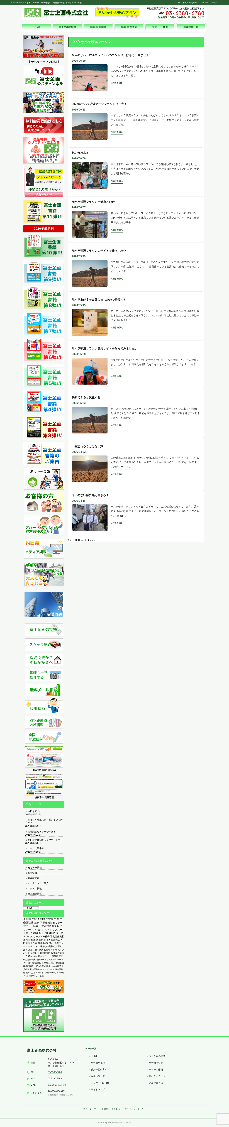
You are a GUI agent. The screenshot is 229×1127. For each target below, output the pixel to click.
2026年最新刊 (44, 228)
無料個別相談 (98, 1062)
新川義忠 (34, 922)
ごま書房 (33, 973)
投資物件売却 (40, 966)
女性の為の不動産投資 (54, 963)
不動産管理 (57, 956)
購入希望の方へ (99, 1069)
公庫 (42, 976)
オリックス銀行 (44, 973)
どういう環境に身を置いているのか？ (45, 821)
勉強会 (33, 953)
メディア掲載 (35, 888)
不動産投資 (30, 918)
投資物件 (43, 933)
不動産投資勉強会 (49, 926)
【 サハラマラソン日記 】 (43, 61)
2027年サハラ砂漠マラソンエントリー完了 (99, 103)
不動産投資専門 (46, 918)
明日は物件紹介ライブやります (44, 840)
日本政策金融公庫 (36, 963)
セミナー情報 (35, 867)
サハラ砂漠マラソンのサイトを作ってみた (99, 250)
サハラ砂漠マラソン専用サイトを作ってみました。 (105, 348)
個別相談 (43, 939)
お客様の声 (33, 878)
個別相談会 (32, 939)
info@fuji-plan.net (57, 1085)
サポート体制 (156, 1069)
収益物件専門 (44, 953)
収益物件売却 (29, 959)
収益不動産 (28, 966)
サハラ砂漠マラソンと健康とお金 (93, 201)
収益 (48, 966)
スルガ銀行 (56, 966)
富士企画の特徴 (157, 1056)
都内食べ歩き (80, 152)
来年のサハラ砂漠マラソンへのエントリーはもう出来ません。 (112, 55)
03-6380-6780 (55, 1072)
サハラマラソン (157, 1076)
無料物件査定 (156, 1062)
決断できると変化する (86, 397)
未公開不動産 (36, 950)
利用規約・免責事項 (189, 3)
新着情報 (32, 873)
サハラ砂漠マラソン (31, 976)
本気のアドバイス (44, 929)
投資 (28, 973)
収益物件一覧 (98, 1076)
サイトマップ (210, 3)
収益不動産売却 (37, 969)
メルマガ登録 (156, 1083)
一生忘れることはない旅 (87, 446)
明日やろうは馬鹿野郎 (47, 959)
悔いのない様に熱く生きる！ (90, 495)
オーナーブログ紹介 (38, 883)
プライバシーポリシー (135, 1109)
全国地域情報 (35, 893)
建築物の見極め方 (48, 946)
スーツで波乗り (36, 848)
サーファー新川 (57, 973)
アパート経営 (30, 926)
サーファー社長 (41, 936)
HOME (94, 1056)
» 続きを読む (117, 83)
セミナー (47, 956)
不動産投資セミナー (51, 922)
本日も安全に (35, 811)
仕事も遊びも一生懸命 (49, 943)
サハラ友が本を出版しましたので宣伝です (99, 299)
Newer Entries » (86, 540)
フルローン (49, 969)
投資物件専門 (50, 950)
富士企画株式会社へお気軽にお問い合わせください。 (175, 13)
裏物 (40, 956)
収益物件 (32, 956)
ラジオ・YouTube (100, 1083)
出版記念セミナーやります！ (43, 831)
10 (76, 540)
